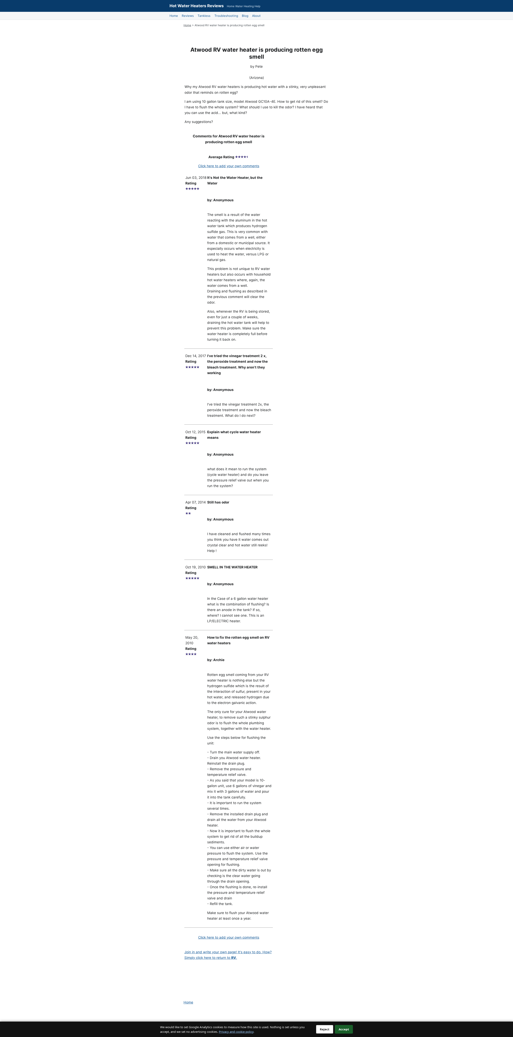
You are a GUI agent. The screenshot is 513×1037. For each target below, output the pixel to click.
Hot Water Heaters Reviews (197, 5)
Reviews (188, 16)
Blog (245, 16)
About (256, 16)
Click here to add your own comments (228, 166)
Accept (344, 1029)
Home (174, 16)
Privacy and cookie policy (236, 1032)
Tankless (204, 16)
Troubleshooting (226, 16)
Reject (324, 1029)
